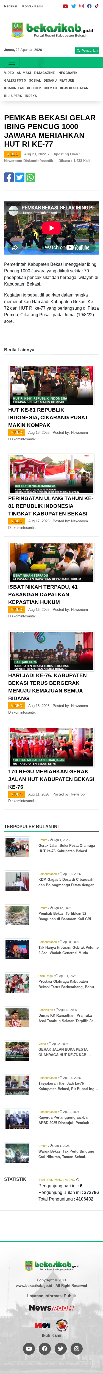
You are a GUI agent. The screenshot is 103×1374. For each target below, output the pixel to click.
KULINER (34, 88)
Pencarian (89, 51)
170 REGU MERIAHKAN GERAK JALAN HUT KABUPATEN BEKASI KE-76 (51, 779)
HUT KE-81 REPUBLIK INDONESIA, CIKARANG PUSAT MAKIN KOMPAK (48, 417)
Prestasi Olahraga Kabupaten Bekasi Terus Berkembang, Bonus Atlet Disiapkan (67, 984)
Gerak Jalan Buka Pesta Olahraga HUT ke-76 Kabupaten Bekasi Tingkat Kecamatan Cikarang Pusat (68, 848)
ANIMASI (24, 73)
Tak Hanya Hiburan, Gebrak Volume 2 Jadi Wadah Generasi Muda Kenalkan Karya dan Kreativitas (68, 950)
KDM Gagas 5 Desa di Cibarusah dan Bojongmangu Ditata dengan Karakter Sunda (66, 882)
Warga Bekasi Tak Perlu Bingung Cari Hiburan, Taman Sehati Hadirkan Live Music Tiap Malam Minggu (66, 1154)
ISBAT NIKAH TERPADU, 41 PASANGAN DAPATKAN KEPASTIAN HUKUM (43, 594)
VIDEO (9, 73)
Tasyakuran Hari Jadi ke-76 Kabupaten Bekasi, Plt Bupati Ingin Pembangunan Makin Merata (68, 1086)
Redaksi (10, 6)
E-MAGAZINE (44, 73)
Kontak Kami (32, 6)
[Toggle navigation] (12, 62)
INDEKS (31, 96)
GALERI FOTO (15, 80)
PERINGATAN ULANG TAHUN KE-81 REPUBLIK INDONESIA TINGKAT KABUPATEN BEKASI (50, 506)
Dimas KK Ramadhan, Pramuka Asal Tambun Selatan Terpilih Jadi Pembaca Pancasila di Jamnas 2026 (67, 1018)
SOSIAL (35, 80)
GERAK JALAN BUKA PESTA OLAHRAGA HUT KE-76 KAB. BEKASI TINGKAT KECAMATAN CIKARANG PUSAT (64, 1052)
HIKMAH (50, 88)
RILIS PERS (13, 96)
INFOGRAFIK (67, 73)
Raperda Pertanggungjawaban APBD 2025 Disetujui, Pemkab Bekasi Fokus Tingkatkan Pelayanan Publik (64, 1120)
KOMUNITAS (14, 88)
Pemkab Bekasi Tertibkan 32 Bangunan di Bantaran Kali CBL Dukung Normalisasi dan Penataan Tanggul (67, 916)
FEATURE (66, 80)
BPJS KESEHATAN (74, 88)
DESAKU (50, 80)
